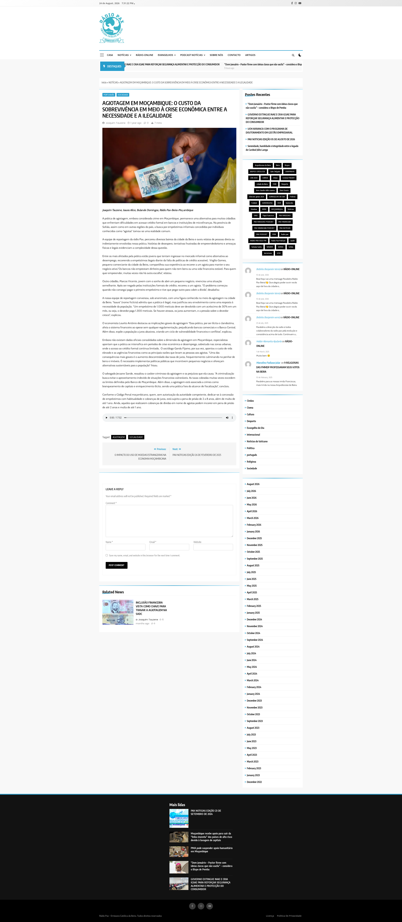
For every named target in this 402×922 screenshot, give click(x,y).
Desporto (284, 184)
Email (152, 542)
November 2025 (255, 545)
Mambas (254, 209)
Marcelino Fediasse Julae (268, 362)
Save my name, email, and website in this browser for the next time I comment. (144, 555)
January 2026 (253, 531)
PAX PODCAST (261, 234)
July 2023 (251, 734)
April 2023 (252, 754)
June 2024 (252, 660)
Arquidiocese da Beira (263, 165)
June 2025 (251, 578)
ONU (256, 215)
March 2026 (253, 518)
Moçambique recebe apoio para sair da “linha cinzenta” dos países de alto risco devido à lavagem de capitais (211, 837)
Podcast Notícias (191, 55)
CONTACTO (234, 55)
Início (104, 82)
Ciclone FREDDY (289, 178)
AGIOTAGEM (119, 437)
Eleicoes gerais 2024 (256, 196)
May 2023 (252, 748)
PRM (274, 234)
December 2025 (254, 538)
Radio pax (284, 234)
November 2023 (254, 707)
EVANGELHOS (165, 55)
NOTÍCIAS (123, 55)
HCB (279, 203)
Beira (278, 165)
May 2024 (252, 666)
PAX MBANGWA (284, 222)
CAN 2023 (253, 178)
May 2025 (252, 585)
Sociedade (123, 94)
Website (197, 542)
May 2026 (252, 504)
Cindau (250, 400)
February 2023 (254, 768)
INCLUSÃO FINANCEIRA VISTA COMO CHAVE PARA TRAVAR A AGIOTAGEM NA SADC (151, 608)
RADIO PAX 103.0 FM (258, 240)
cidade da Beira (262, 184)
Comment (111, 503)
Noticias (291, 209)
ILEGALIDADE (136, 437)
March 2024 (253, 680)
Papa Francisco (268, 215)
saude (292, 240)
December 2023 (254, 700)
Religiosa (251, 461)
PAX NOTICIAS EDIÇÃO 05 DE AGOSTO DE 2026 (271, 139)
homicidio (289, 203)
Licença (270, 915)
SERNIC (281, 247)
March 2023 (252, 761)
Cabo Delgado (275, 171)
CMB (274, 184)
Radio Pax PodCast (278, 240)
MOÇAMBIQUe (277, 209)
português (109, 94)
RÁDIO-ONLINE (144, 55)
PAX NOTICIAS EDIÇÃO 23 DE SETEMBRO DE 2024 (206, 812)
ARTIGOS (250, 55)
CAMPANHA (289, 171)
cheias (275, 178)
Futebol (254, 203)
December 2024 (254, 619)
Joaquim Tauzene (115, 123)
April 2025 (252, 592)
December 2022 (254, 782)
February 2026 (254, 524)
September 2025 (255, 558)
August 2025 (253, 565)
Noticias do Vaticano (257, 441)
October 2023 (253, 714)
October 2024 (253, 633)
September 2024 (255, 639)
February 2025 (254, 605)
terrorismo (268, 253)
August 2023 (253, 727)
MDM (264, 209)
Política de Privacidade (289, 915)
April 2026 (252, 511)
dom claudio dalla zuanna (265, 190)
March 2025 (252, 599)
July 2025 (251, 572)
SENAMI (270, 247)
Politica (251, 448)
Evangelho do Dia (255, 427)
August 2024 (253, 646)
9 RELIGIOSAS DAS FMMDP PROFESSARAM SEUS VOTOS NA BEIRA (277, 367)
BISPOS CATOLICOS (257, 171)
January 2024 (253, 693)
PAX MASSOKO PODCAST (263, 222)
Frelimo (293, 196)
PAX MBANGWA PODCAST (264, 228)
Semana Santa (256, 247)
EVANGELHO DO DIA (277, 196)
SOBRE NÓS (216, 55)
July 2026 (251, 491)
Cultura (250, 414)
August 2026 (253, 484)
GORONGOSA (267, 203)
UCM (279, 253)
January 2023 (253, 775)
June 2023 (251, 741)
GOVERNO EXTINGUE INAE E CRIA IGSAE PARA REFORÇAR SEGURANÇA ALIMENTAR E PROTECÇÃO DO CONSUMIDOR (130, 64)
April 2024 (252, 673)
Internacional (253, 434)
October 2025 (253, 551)
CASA (110, 55)
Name (109, 542)
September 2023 (255, 721)
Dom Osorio (284, 190)
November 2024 (255, 626)
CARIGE (265, 178)
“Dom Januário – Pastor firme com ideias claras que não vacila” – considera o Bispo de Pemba (236, 64)
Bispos (287, 165)
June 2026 (252, 497)
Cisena (250, 407)
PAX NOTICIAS (285, 228)
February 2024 (254, 687)
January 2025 (253, 612)
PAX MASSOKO (285, 215)
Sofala (291, 247)
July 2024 (251, 653)
